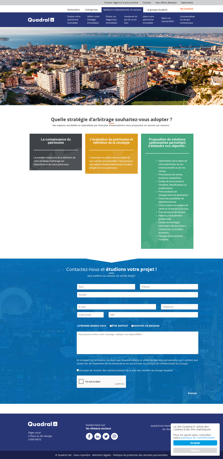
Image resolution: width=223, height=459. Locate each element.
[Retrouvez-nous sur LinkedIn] (98, 436)
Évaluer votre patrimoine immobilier (73, 19)
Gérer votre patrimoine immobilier (148, 19)
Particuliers (73, 9)
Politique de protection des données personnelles (140, 455)
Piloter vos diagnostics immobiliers (111, 19)
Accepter (195, 443)
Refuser (195, 450)
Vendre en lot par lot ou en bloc (130, 19)
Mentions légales (101, 455)
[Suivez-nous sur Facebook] (90, 436)
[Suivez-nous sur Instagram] (115, 436)
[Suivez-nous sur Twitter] (106, 436)
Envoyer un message (146, 325)
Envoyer (192, 393)
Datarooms (187, 2)
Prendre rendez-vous (92, 325)
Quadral (41, 19)
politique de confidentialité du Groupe (167, 363)
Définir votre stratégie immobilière (93, 19)
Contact (147, 2)
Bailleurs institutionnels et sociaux (122, 9)
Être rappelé (120, 325)
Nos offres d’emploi (166, 2)
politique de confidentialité (198, 437)
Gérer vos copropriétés (167, 20)
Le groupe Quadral (157, 9)
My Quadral (186, 8)
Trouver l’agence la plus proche (121, 2)
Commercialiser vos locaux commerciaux (187, 19)
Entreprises (91, 9)
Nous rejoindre (82, 455)
